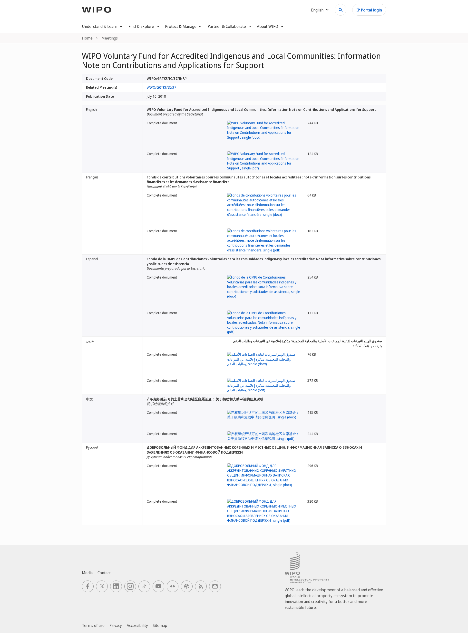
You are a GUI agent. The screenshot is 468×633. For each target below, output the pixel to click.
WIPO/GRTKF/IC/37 (161, 87)
